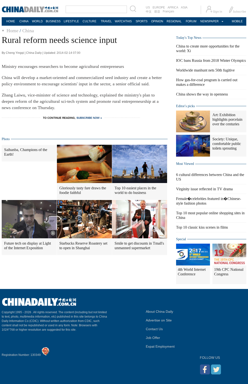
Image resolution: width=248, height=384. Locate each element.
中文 (149, 11)
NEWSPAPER (209, 21)
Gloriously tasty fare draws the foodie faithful (82, 190)
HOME (10, 21)
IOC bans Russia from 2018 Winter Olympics (211, 60)
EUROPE (159, 7)
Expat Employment (160, 346)
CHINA (24, 21)
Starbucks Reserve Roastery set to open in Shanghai (83, 245)
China (28, 30)
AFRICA (173, 7)
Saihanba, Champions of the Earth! (25, 152)
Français (168, 11)
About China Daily (159, 311)
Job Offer (153, 338)
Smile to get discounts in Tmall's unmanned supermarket (139, 245)
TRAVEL (106, 21)
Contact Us (154, 329)
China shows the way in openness (202, 94)
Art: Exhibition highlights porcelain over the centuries (227, 119)
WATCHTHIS (123, 21)
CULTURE (89, 21)
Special (181, 239)
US (148, 7)
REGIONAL (174, 21)
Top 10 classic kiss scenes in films (202, 227)
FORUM (191, 21)
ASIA (184, 7)
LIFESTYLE (71, 21)
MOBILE (237, 21)
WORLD (37, 21)
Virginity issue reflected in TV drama (204, 189)
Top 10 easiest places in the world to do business (135, 190)
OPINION (157, 21)
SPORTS (141, 21)
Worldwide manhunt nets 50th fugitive (205, 70)
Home (12, 30)
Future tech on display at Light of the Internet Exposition (27, 245)
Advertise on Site (159, 320)
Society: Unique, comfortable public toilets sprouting (226, 143)
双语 (157, 11)
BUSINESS (53, 21)
